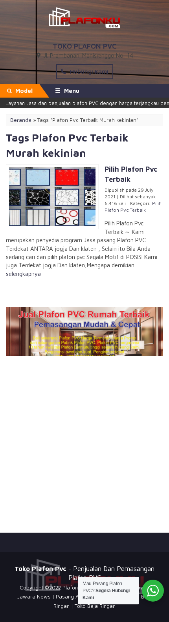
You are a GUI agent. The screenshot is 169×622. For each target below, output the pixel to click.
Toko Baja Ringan (95, 606)
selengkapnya (23, 273)
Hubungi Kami (88, 71)
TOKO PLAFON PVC (84, 46)
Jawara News (34, 596)
